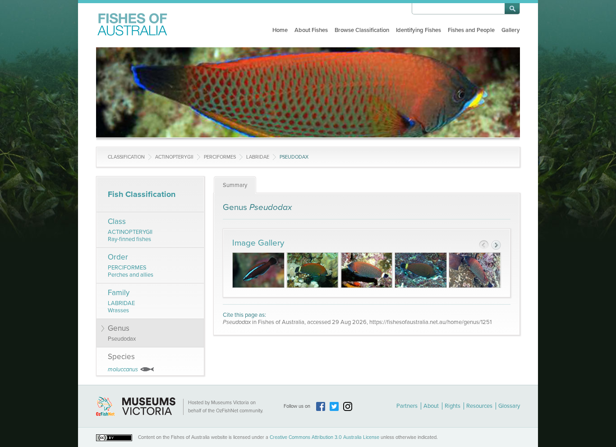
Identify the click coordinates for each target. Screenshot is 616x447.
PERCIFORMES (220, 157)
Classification (126, 157)
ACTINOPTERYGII (174, 157)
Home (280, 30)
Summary (235, 185)
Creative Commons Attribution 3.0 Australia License (324, 437)
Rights (452, 406)
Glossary (509, 406)
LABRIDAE (257, 157)
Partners (407, 406)
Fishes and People (471, 30)
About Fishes (311, 30)
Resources (479, 406)
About (431, 406)
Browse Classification (362, 30)
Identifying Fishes (418, 30)
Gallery (510, 30)
